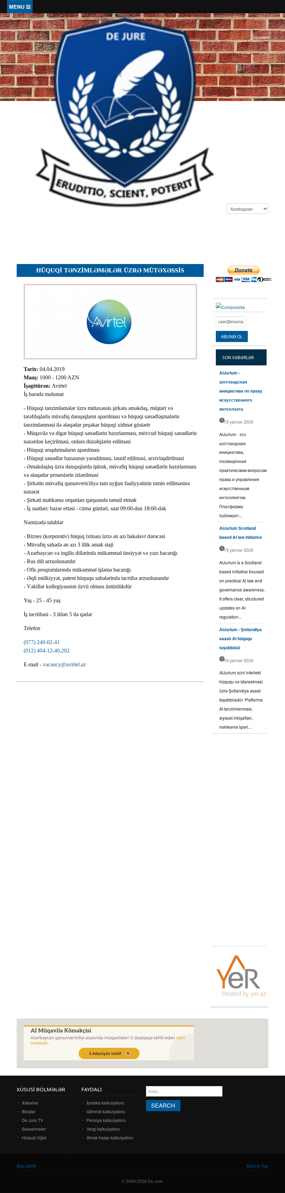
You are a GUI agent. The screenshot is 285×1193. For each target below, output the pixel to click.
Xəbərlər (30, 1103)
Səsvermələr (34, 1129)
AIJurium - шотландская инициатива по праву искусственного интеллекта (240, 391)
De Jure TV (32, 1120)
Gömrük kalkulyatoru (106, 1111)
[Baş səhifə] (124, 112)
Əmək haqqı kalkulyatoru (110, 1137)
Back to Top (257, 1166)
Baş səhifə (26, 1166)
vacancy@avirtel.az (64, 664)
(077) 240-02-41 (42, 642)
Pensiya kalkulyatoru (106, 1120)
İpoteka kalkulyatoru (105, 1103)
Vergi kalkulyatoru (103, 1129)
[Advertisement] (143, 240)
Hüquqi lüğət (34, 1137)
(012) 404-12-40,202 (47, 650)
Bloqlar (28, 1111)
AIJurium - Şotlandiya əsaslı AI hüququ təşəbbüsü (240, 638)
